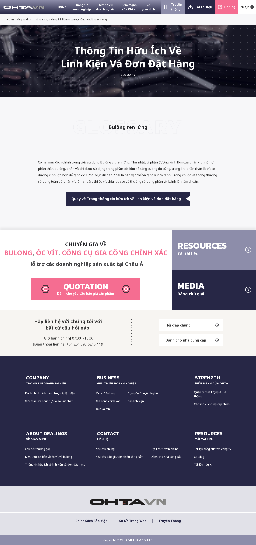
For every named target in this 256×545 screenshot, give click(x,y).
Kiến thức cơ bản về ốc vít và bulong (48, 457)
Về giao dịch (148, 7)
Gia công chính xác (108, 401)
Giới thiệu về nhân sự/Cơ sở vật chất (49, 401)
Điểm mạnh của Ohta (129, 7)
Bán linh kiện (135, 401)
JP (248, 7)
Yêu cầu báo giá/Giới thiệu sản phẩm (119, 457)
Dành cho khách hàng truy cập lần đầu (50, 393)
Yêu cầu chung (105, 449)
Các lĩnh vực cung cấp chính (212, 404)
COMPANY (46, 380)
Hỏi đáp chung (178, 325)
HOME (62, 7)
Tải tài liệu (203, 7)
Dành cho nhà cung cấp (185, 340)
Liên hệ (229, 7)
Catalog (199, 457)
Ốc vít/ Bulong (105, 393)
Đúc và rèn (103, 409)
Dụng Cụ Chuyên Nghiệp (143, 393)
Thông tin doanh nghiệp (81, 7)
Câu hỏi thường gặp (38, 449)
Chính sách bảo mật (91, 521)
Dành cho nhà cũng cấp (166, 457)
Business (117, 380)
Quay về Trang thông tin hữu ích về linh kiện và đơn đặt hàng (126, 198)
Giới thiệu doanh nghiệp (105, 7)
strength (211, 380)
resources (209, 435)
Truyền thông (176, 7)
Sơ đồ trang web (132, 521)
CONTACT (108, 435)
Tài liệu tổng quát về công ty (212, 449)
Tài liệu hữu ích (203, 464)
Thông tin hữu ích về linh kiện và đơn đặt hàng (59, 19)
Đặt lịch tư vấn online (164, 449)
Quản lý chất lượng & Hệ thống (210, 394)
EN (242, 7)
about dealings (46, 435)
